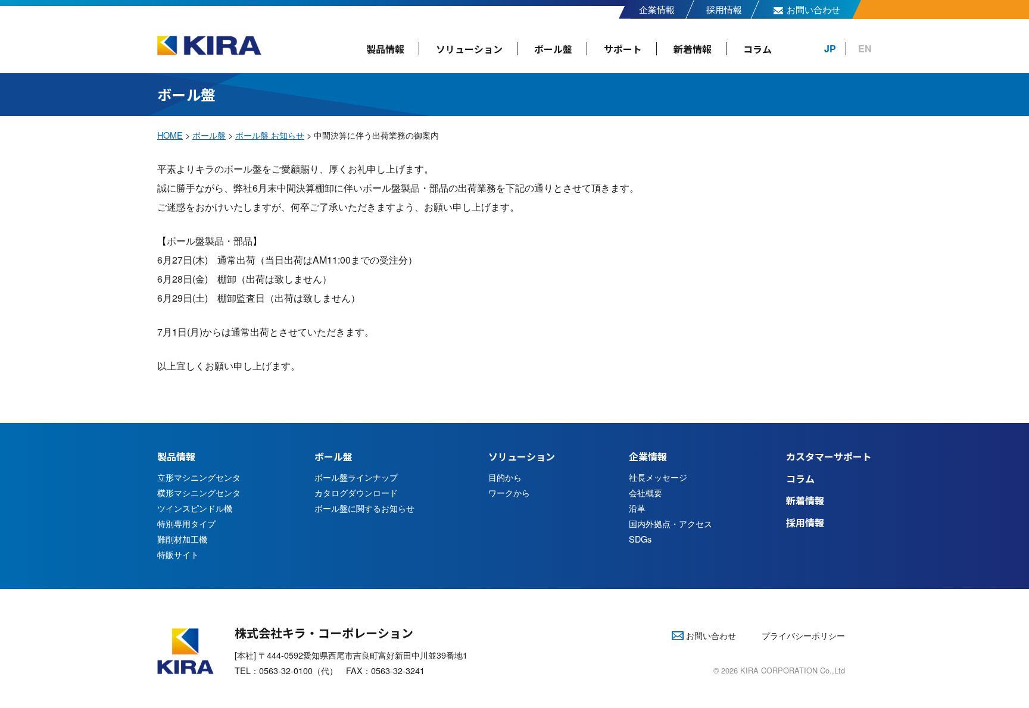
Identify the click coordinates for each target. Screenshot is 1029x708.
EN (865, 48)
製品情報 (385, 49)
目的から (505, 477)
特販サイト (178, 554)
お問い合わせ (813, 9)
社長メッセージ (658, 477)
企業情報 (657, 9)
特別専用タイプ (186, 523)
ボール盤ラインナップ (356, 477)
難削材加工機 (182, 538)
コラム (757, 49)
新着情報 (692, 49)
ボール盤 (553, 49)
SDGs (640, 538)
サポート (623, 49)
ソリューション (469, 49)
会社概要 (645, 492)
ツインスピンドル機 (194, 508)
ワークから (509, 492)
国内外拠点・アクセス (670, 523)
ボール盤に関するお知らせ (364, 508)
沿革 (637, 508)
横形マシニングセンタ (199, 492)
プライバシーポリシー (803, 635)
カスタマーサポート (829, 456)
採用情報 (724, 9)
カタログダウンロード (356, 492)
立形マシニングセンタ (199, 477)
